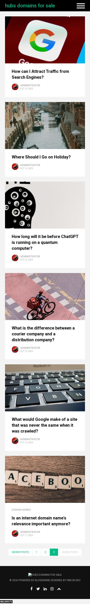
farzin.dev (74, 580)
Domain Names (21, 509)
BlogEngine (42, 580)
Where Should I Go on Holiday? (41, 156)
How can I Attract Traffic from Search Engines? (40, 74)
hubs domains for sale (30, 6)
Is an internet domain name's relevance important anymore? (41, 520)
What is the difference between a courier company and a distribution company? (43, 334)
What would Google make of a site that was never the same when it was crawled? (44, 425)
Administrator (30, 85)
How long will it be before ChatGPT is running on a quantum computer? (45, 242)
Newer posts (20, 552)
